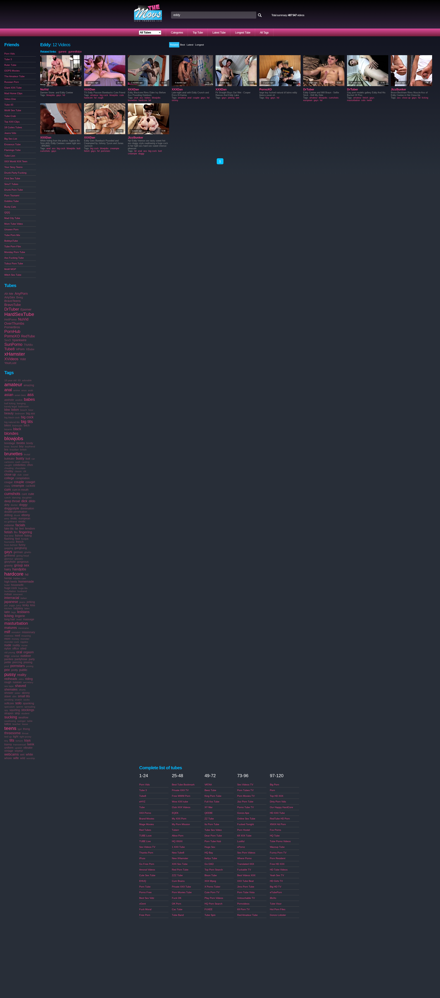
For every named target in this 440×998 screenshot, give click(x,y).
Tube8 (9, 349)
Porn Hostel (243, 830)
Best (182, 44)
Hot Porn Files (277, 909)
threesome (12, 733)
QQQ (7, 212)
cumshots (12, 494)
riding (29, 679)
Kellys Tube (211, 858)
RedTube (28, 336)
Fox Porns (275, 830)
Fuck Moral (145, 909)
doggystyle (11, 508)
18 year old (10, 380)
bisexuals (17, 425)
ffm (16, 532)
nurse (24, 645)
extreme (9, 525)
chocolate (20, 468)
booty (29, 443)
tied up (8, 736)
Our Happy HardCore (281, 807)
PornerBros (12, 327)
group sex (21, 565)
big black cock (12, 417)
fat (16, 528)
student (25, 713)
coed (25, 474)
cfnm (30, 465)
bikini (7, 425)
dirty (6, 504)
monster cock (11, 642)
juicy (18, 605)
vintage (8, 750)
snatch (18, 699)
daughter (27, 497)
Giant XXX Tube (13, 87)
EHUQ (142, 881)
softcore (9, 703)
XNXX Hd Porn (278, 824)
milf (7, 632)
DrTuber (11, 309)
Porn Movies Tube (182, 892)
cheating (9, 468)
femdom (30, 528)
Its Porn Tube (212, 824)
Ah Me (8, 293)
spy (6, 710)
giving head (22, 555)
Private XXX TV (180, 790)
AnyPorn (21, 293)
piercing (17, 662)
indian (8, 594)
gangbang (20, 548)
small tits (24, 696)
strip (17, 713)
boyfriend (30, 446)
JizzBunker (398, 89)
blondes (11, 433)
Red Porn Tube (180, 869)
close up (10, 474)
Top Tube (198, 32)
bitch (27, 425)
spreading (29, 706)
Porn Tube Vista (246, 892)
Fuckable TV (244, 869)
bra (6, 449)
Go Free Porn (146, 864)
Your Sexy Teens (13, 167)
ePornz (241, 847)
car (33, 458)
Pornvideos (243, 903)
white (29, 754)
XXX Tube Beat (245, 881)
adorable (27, 380)
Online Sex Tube (246, 818)
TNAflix (28, 344)
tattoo (7, 724)
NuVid (23, 319)
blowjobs (13, 438)
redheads (10, 679)
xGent (142, 903)
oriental (15, 656)
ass (30, 394)
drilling (8, 515)
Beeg (19, 297)
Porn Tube (145, 886)
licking (9, 616)
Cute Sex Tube (147, 875)
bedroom (20, 413)
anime (16, 390)
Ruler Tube (10, 65)
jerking (31, 601)
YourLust (10, 363)
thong (26, 728)
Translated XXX (245, 864)
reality (21, 675)
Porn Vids (9, 53)
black (17, 429)
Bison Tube (211, 875)
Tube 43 (8, 104)
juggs (12, 605)
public (23, 670)
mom (7, 638)
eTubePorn (276, 892)
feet (21, 528)
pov (7, 670)
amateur (13, 384)
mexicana (23, 628)
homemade (26, 581)
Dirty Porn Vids (278, 801)
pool (6, 666)
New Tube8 (178, 852)
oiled (23, 648)
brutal (27, 454)
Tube (142, 807)
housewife (17, 584)
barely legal (10, 406)
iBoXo (273, 898)
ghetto (27, 552)
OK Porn (176, 903)
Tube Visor (276, 903)
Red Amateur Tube (247, 915)
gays (8, 552)
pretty (14, 670)
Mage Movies (146, 824)
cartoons (9, 462)
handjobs (19, 569)
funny (22, 544)
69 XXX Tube (244, 835)
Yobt (23, 359)
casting (25, 462)
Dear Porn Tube (213, 835)
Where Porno (244, 858)
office (15, 648)
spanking (28, 703)
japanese (11, 602)
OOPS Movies (12, 70)
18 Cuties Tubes (13, 127)
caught (8, 465)
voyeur (19, 750)
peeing (231, 97)
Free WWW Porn (181, 796)
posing (29, 666)
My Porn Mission (181, 824)
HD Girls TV (276, 881)
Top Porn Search (214, 869)
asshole (9, 399)
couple (19, 482)
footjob (25, 538)
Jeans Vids (10, 133)
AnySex (9, 297)
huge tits (23, 588)
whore (8, 758)
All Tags (264, 32)
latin (7, 612)
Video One (10, 99)
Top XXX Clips (12, 121)
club (19, 474)
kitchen (8, 608)
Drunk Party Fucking (15, 172)
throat (25, 733)
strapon (8, 713)
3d (135, 151)
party (32, 659)
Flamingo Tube (12, 150)
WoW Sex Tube (12, 110)
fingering (25, 532)
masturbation (16, 623)
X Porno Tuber (212, 886)
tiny (6, 740)
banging (21, 403)
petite (7, 662)
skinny (26, 692)
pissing (28, 662)
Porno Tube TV (245, 807)
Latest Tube (219, 32)
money (15, 638)
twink (30, 744)
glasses (19, 558)
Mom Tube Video (13, 223)
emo (6, 518)
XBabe (30, 349)
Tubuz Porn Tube (13, 263)
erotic (13, 518)
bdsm (15, 409)
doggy (23, 504)
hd (26, 574)
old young (9, 652)
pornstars (17, 666)
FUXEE (208, 909)
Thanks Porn (146, 852)
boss (6, 446)
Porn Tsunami (11, 195)
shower (8, 692)
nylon (7, 648)
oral (19, 652)
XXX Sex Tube (180, 864)
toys (27, 740)
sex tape (9, 686)
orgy (7, 655)
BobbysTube (11, 240)
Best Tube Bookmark (183, 784)
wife (16, 758)
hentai (8, 578)
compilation (22, 478)
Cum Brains (178, 881)
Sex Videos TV (147, 847)
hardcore (14, 574)
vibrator (27, 747)
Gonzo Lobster (278, 915)
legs (13, 612)
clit (24, 471)
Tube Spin (210, 915)
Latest (190, 44)
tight (15, 736)
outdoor (25, 656)
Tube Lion (9, 155)
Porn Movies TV (246, 796)
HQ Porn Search (213, 903)
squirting (14, 710)
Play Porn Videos (214, 898)
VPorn (20, 349)
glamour (8, 558)
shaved (20, 686)
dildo (32, 501)
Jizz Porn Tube (245, 801)
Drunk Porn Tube (13, 189)
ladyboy (18, 608)
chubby (8, 471)
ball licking (9, 403)
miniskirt (16, 632)
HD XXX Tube (277, 813)
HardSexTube (19, 314)
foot (17, 538)
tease (25, 724)
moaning (26, 635)
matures (10, 628)
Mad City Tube (12, 218)
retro (21, 679)
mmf (17, 635)
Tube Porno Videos (280, 841)
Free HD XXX (277, 864)
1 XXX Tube (178, 847)
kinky (26, 605)
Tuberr (175, 830)
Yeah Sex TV (277, 875)
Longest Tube (242, 32)
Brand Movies (146, 818)
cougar (8, 482)
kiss (32, 605)
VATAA (208, 784)
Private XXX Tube (181, 886)
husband (22, 591)
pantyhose (21, 659)
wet (22, 754)
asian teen (20, 395)
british (23, 449)
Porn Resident (277, 858)
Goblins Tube (11, 201)
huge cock (10, 588)
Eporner (25, 309)
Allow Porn (177, 835)
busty (20, 458)
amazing (29, 385)
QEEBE (209, 813)
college (9, 478)
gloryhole (10, 561)
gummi (62, 51)
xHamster (14, 354)
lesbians (23, 612)
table (29, 721)
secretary (28, 682)
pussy (10, 674)
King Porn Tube (213, 796)
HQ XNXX (177, 841)
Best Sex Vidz (146, 898)
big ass (30, 413)
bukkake (9, 458)
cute (31, 494)
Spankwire (19, 340)
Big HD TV (275, 886)
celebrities (19, 465)
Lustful (240, 841)
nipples (24, 642)
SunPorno (13, 344)
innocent (18, 594)
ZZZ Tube (177, 875)
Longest (199, 44)
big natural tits (12, 422)
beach (23, 410)
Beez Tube (210, 790)
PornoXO (12, 336)
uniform (8, 747)
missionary (28, 632)
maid (19, 619)
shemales (11, 689)
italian (23, 598)
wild (22, 758)
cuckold (30, 485)
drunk (17, 515)
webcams (11, 754)
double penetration (15, 511)
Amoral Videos (147, 869)
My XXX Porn (179, 818)
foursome (9, 542)
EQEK (175, 813)
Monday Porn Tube (14, 252)
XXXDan (89, 89)
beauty (9, 413)
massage (28, 619)
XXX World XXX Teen (15, 161)
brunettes (13, 453)
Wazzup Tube (277, 847)
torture (19, 740)
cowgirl (30, 482)
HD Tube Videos (279, 869)
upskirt (18, 747)
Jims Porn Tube (245, 886)
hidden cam (19, 578)
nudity (16, 645)
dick (24, 501)
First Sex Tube (12, 178)
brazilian (14, 449)
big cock (27, 417)
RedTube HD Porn (280, 818)
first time (9, 535)
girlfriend (9, 555)
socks (26, 699)
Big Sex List (10, 138)
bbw (7, 409)
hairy (7, 569)
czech (7, 497)
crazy (7, 485)
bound (14, 446)
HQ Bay (209, 852)
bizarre (8, 429)
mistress (8, 635)
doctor (14, 505)
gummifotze (74, 51)
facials (20, 525)
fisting (28, 535)
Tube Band (178, 915)
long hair (9, 619)
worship (30, 758)
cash (17, 462)
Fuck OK (176, 898)
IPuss (142, 858)
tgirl (20, 729)
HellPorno (10, 319)
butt (28, 458)
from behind (10, 545)
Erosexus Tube (12, 144)
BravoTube (12, 305)
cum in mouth (20, 489)
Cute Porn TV (212, 892)
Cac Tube (177, 909)
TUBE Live (145, 841)
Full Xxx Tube (212, 801)
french (20, 541)
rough (7, 682)
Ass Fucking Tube (14, 257)
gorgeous (23, 561)
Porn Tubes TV (245, 790)
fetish (8, 532)
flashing (9, 538)
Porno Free (145, 892)
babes (29, 399)
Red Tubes (145, 830)
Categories (177, 32)
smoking (8, 699)
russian (17, 682)
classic (18, 471)
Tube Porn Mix (12, 235)
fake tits (9, 528)
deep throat (12, 501)
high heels (10, 581)
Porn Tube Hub (213, 841)
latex (27, 608)
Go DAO (209, 864)
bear (30, 410)
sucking (10, 717)
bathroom (23, 406)
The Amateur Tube (14, 76)
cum (7, 489)
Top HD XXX (276, 796)
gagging (8, 548)
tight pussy (25, 736)
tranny (8, 744)
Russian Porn (11, 82)
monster (24, 638)
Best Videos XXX (246, 875)
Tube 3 (8, 59)
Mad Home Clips (13, 93)
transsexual (19, 744)
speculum (9, 706)
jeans (22, 602)
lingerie (20, 616)
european (24, 518)
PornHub (12, 331)
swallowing (10, 721)
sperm (19, 706)
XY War (209, 807)
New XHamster (180, 858)
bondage (9, 443)
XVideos (11, 359)
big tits (27, 421)
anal (8, 389)
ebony (25, 515)
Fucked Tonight (245, 824)
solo (18, 703)
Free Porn (144, 915)
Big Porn (274, 784)
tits (11, 740)
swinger (21, 721)
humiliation (10, 591)
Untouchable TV (246, 898)
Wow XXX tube (180, 801)
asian (8, 395)
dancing (16, 497)
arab (30, 390)
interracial (11, 598)
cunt (24, 494)
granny (8, 565)
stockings (27, 710)
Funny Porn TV (278, 852)
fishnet (19, 535)
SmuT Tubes (11, 184)
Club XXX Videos (181, 807)
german (18, 552)
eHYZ (142, 801)
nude (7, 645)
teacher (16, 724)
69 (19, 380)
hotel (7, 585)
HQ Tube (275, 835)
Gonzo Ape (243, 813)
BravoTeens (12, 301)
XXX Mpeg (210, 881)
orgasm (28, 652)
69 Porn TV (243, 909)
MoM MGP (10, 269)
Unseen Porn (11, 229)
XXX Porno (145, 813)
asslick (19, 400)
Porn (272, 790)
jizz (6, 605)
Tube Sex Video (213, 830)
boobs (20, 443)
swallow (23, 717)
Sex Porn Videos (246, 852)
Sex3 (7, 340)
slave (7, 696)
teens (10, 728)
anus (24, 390)
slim (14, 696)
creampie (18, 485)
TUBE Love (145, 835)
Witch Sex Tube (12, 274)
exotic (22, 521)
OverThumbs (14, 323)
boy (21, 446)
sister (17, 693)
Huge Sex (210, 847)
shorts (22, 689)
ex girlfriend (10, 521)
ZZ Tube (209, 818)
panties (8, 659)
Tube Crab (10, 116)
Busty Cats (10, 206)
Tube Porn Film (12, 246)
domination (27, 508)
